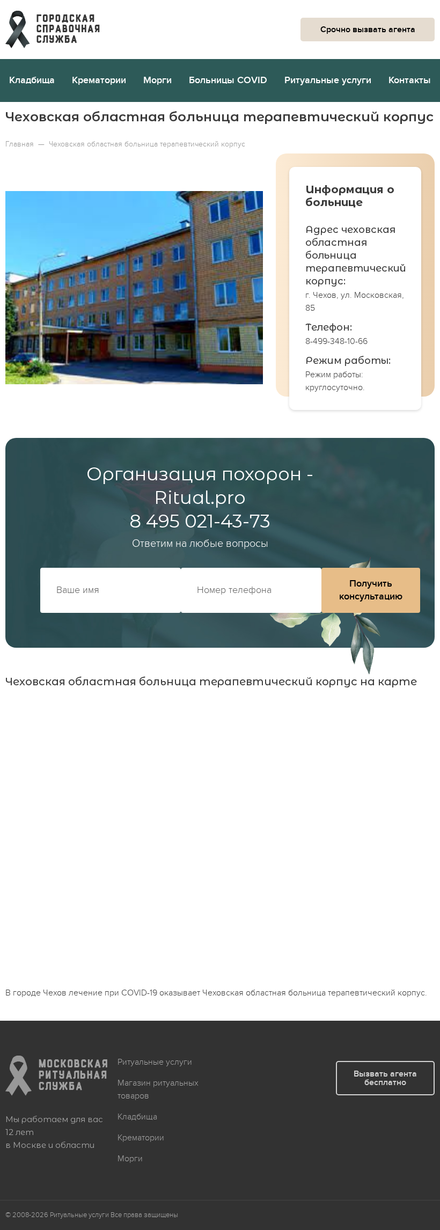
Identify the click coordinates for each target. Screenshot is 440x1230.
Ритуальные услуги (327, 80)
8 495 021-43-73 (199, 521)
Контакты (409, 80)
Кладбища (32, 80)
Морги (157, 80)
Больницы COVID (228, 80)
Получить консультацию (370, 590)
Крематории (99, 80)
